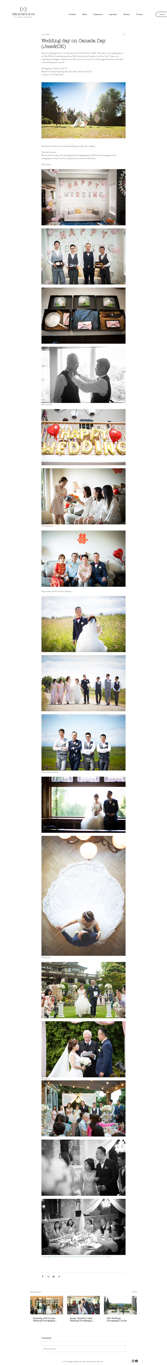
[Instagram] (133, 1361)
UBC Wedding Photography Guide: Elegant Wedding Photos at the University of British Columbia (120, 1319)
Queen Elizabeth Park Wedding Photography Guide (81, 1319)
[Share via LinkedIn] (54, 1276)
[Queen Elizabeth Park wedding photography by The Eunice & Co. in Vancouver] (83, 1305)
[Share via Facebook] (42, 1276)
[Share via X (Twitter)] (48, 1276)
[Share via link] (59, 1276)
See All (134, 1291)
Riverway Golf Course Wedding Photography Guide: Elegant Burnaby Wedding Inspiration (45, 1319)
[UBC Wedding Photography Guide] (120, 1305)
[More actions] (124, 34)
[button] (72, 14)
